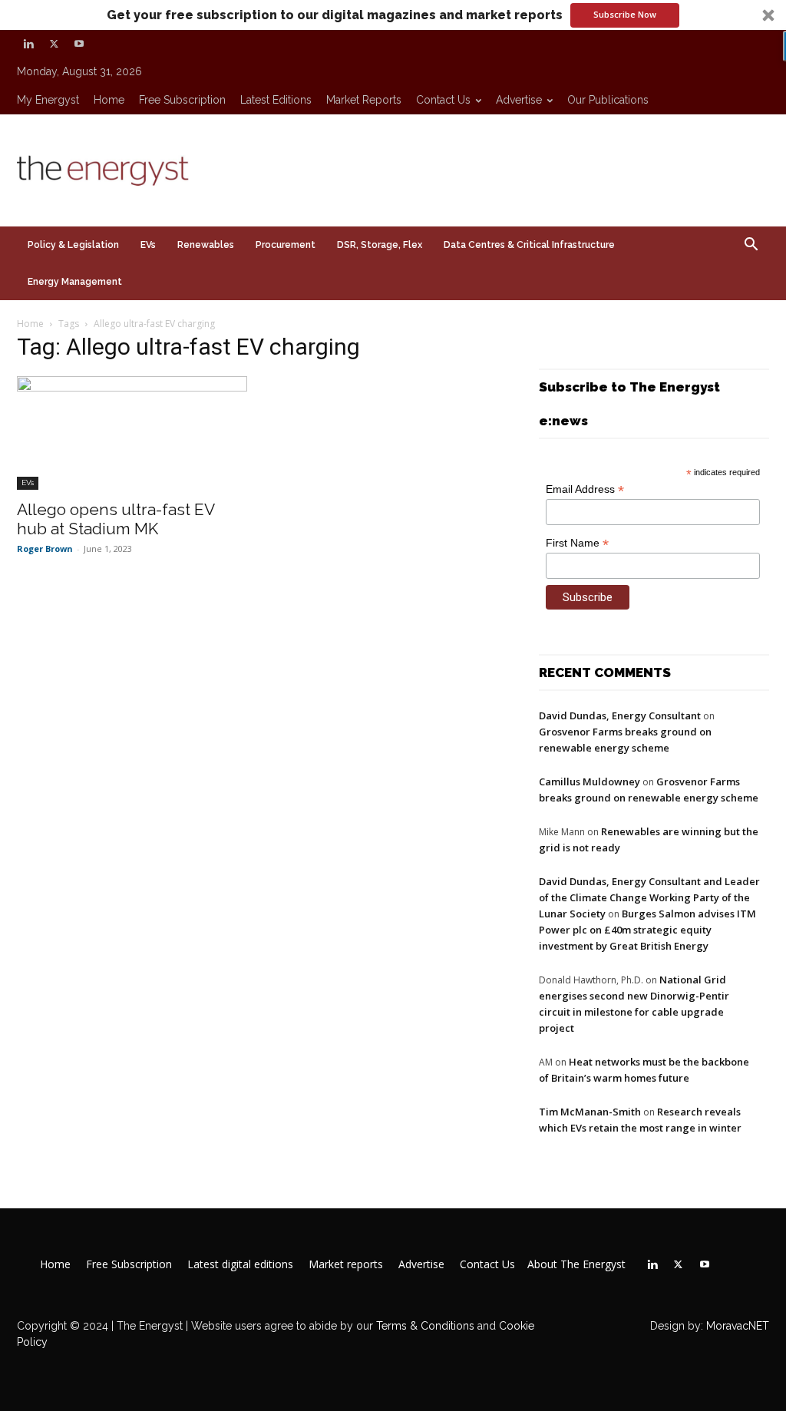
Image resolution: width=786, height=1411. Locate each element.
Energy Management (75, 281)
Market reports (363, 100)
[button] (393, 15)
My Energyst (48, 100)
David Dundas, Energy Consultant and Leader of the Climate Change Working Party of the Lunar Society (649, 897)
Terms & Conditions (423, 1326)
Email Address (585, 489)
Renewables (205, 245)
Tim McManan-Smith (590, 1112)
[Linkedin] (28, 44)
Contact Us (443, 100)
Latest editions (276, 100)
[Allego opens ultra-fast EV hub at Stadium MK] (132, 433)
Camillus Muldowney (589, 781)
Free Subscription (182, 100)
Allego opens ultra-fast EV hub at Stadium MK (115, 519)
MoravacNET (737, 1326)
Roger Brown (45, 548)
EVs (148, 245)
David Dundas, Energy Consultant (620, 715)
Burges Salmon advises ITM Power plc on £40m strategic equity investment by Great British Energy (647, 930)
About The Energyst (576, 1264)
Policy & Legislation (73, 245)
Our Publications (608, 100)
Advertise (519, 100)
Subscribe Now (624, 14)
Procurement (285, 245)
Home (109, 100)
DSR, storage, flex (379, 245)
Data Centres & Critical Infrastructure (529, 245)
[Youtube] (79, 44)
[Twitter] (53, 44)
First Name (577, 543)
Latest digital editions (240, 1264)
